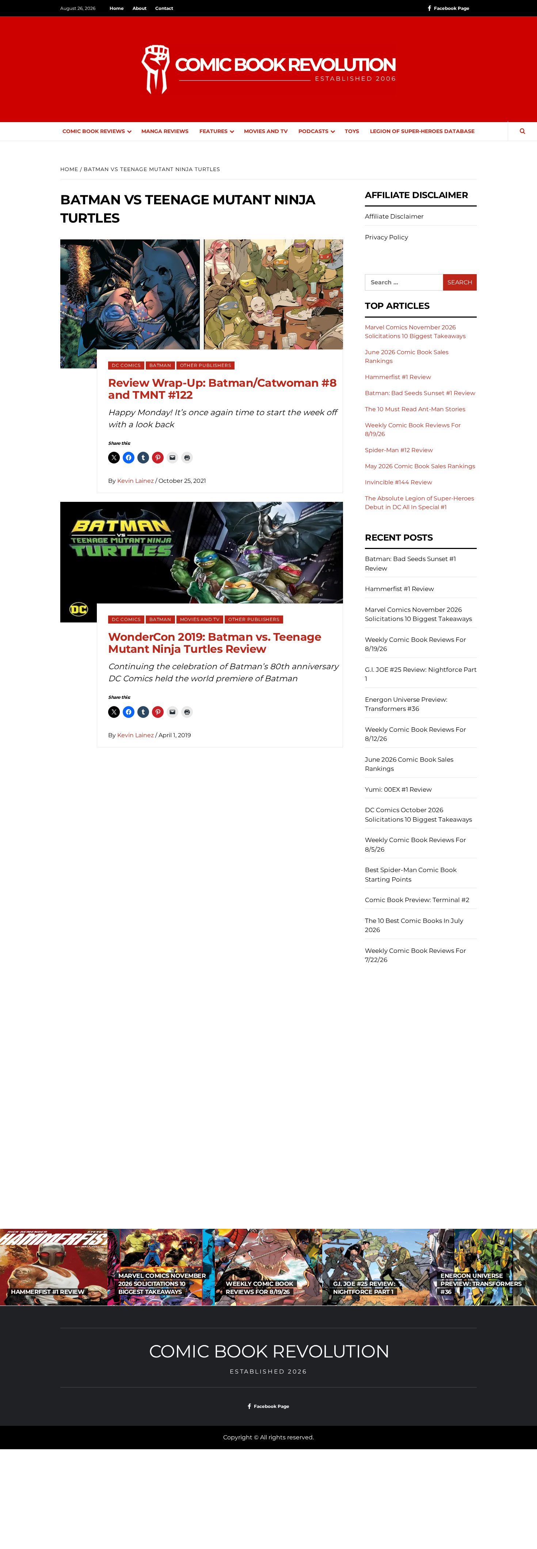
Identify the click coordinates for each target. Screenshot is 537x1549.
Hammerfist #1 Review (398, 377)
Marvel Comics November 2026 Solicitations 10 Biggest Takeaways (418, 614)
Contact (164, 8)
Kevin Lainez (136, 480)
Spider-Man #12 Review (399, 450)
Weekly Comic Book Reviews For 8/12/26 (415, 734)
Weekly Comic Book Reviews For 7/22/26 (415, 955)
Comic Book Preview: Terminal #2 (417, 900)
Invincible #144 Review (398, 482)
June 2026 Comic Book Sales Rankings (409, 764)
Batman (160, 365)
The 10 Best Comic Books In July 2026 (414, 925)
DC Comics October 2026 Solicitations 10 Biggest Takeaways (418, 814)
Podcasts (313, 131)
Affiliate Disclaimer (394, 216)
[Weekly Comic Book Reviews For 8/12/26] (483, 1267)
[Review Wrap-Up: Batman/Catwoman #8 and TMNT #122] (201, 303)
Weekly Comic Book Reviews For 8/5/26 (415, 844)
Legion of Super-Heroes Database (422, 131)
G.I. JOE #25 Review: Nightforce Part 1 (421, 674)
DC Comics (126, 365)
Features (213, 131)
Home (117, 8)
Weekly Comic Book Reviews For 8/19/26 (415, 644)
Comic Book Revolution (269, 1351)
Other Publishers (205, 365)
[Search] (522, 131)
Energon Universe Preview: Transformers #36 (406, 704)
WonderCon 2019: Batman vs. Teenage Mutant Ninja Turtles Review (214, 643)
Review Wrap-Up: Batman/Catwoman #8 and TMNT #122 (222, 389)
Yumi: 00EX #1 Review (398, 789)
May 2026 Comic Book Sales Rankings (420, 466)
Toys (352, 131)
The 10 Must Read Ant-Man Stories (415, 409)
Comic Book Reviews (93, 131)
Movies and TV (265, 131)
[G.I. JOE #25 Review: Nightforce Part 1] (268, 1267)
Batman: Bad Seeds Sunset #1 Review (420, 393)
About (139, 8)
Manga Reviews (164, 131)
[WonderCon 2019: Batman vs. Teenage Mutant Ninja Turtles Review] (201, 561)
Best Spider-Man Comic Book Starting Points (411, 874)
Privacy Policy (386, 237)
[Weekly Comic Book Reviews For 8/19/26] (161, 1267)
